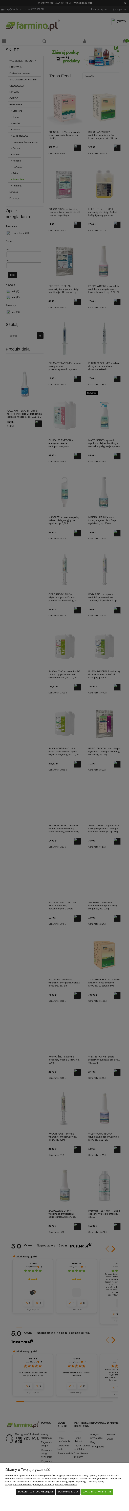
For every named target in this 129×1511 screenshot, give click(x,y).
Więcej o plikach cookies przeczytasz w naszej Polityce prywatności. (41, 1484)
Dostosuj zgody (68, 1491)
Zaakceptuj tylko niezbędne (35, 1491)
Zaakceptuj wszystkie (97, 1491)
